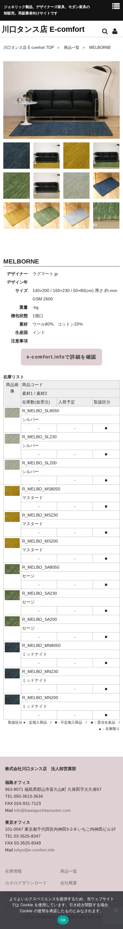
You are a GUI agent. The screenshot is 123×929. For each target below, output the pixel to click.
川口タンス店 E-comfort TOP (28, 48)
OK (63, 920)
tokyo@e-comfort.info (34, 849)
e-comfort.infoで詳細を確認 (61, 356)
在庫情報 (13, 871)
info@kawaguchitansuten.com (42, 810)
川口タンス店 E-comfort (43, 29)
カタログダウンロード (26, 882)
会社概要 (68, 882)
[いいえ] (116, 910)
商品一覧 (71, 48)
